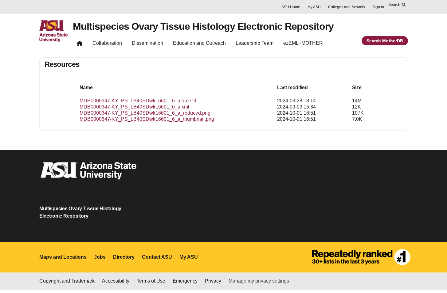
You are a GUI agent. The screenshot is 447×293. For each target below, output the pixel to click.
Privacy (213, 280)
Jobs (100, 257)
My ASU (314, 7)
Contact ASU (157, 257)
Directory (124, 257)
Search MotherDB (385, 40)
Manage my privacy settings (259, 280)
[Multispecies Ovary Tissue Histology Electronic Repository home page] (79, 44)
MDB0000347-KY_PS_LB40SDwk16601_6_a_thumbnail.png (147, 119)
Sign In (378, 7)
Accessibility (115, 280)
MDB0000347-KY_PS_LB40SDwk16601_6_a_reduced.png (145, 113)
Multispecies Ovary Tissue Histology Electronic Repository (203, 26)
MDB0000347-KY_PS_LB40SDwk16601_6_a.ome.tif (138, 100)
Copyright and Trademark (67, 280)
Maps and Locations (63, 257)
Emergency (185, 280)
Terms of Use (151, 280)
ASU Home (290, 7)
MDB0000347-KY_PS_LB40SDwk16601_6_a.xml (134, 106)
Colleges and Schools (346, 7)
